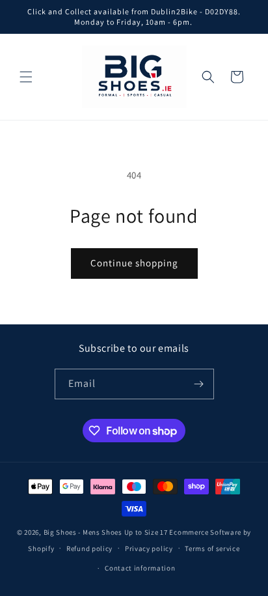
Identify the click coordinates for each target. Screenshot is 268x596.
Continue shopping (134, 263)
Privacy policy (149, 548)
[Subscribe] (199, 384)
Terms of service (212, 548)
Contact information (140, 568)
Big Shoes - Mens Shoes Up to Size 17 (106, 532)
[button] (26, 77)
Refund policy (89, 548)
